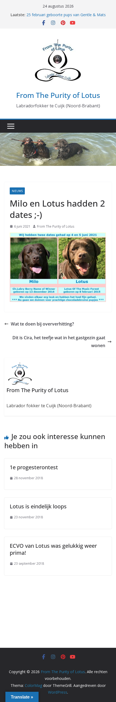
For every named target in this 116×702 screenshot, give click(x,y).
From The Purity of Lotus (58, 95)
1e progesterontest (34, 467)
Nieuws (17, 191)
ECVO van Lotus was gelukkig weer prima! (53, 549)
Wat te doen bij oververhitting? (42, 324)
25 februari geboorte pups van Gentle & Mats (66, 14)
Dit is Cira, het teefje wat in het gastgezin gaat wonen (58, 341)
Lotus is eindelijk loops (38, 506)
